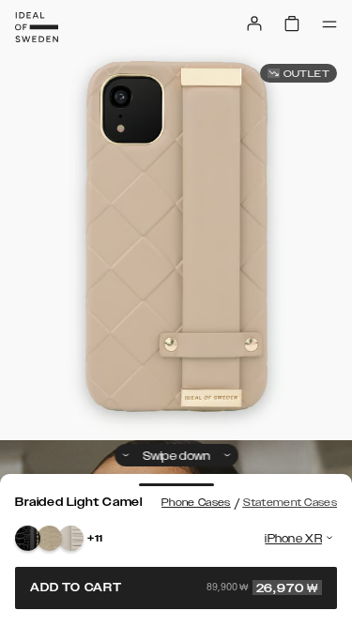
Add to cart (174, 587)
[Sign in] (254, 23)
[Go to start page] (36, 27)
